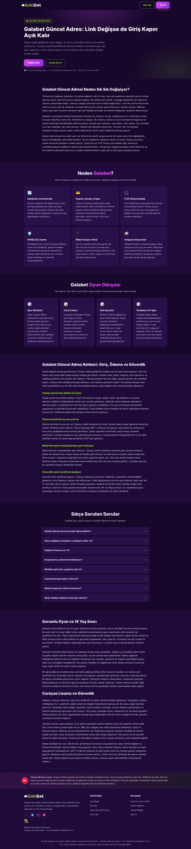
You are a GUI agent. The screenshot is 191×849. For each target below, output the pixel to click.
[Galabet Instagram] (38, 815)
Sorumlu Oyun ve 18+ (140, 801)
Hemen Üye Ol (55, 63)
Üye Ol (163, 5)
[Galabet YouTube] (44, 815)
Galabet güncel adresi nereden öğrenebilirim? (67, 531)
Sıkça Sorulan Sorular (100, 810)
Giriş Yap (147, 5)
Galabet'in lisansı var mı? (57, 550)
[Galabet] (31, 5)
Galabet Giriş (34, 63)
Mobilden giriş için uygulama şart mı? (63, 569)
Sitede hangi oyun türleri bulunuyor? (63, 588)
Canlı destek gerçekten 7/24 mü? (61, 578)
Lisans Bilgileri (137, 806)
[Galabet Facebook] (32, 815)
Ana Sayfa (94, 801)
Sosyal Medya (137, 810)
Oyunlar (93, 806)
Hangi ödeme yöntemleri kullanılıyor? (63, 559)
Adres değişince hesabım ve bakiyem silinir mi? (68, 540)
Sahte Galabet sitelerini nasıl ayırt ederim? (65, 598)
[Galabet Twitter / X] (26, 815)
